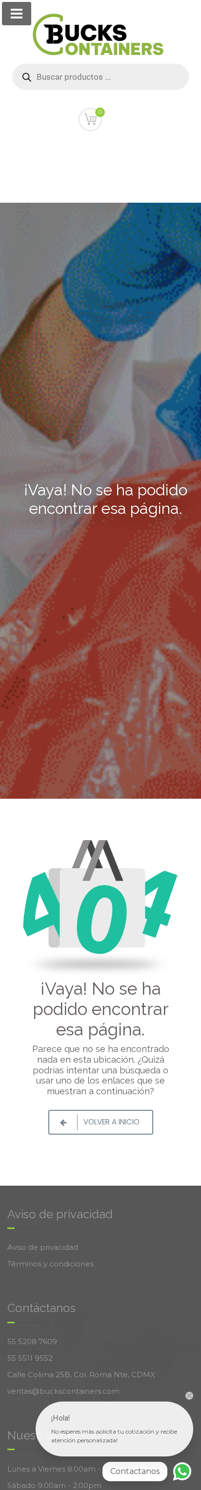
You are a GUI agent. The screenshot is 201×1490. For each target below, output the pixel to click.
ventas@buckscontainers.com (63, 1391)
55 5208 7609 (32, 1341)
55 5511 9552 (30, 1358)
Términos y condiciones (50, 1263)
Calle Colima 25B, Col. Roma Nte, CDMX (81, 1374)
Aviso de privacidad (42, 1247)
